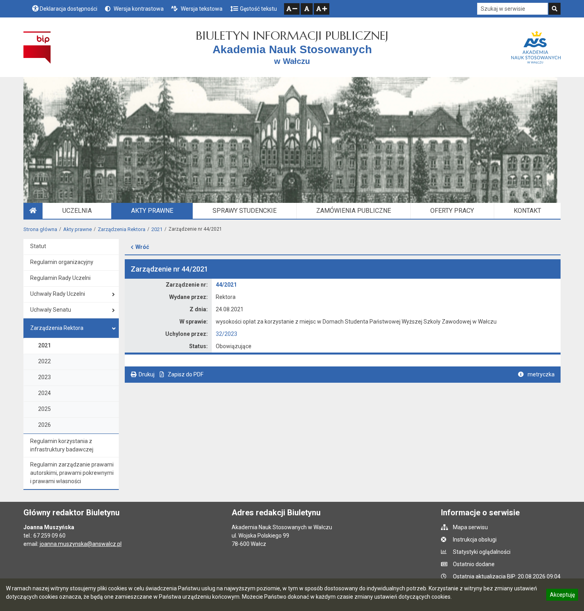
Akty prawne (77, 229)
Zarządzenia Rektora (121, 229)
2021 (156, 229)
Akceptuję (562, 596)
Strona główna (40, 229)
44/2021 (226, 284)
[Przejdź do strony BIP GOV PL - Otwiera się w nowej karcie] (37, 47)
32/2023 (226, 334)
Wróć (142, 247)
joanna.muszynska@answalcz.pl (81, 544)
